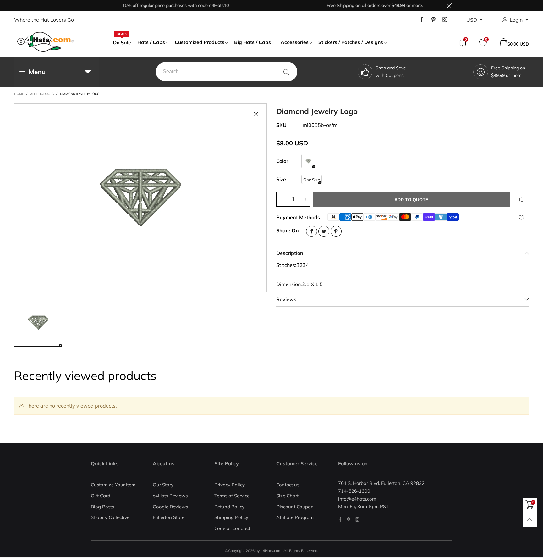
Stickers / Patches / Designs (350, 42)
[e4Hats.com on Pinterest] (348, 520)
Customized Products (199, 42)
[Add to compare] (521, 199)
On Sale (122, 42)
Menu (37, 72)
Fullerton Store (168, 517)
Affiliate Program (295, 517)
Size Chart (287, 496)
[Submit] (286, 71)
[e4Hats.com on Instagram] (357, 520)
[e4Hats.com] (45, 42)
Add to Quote (411, 199)
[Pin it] (336, 231)
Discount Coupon (295, 507)
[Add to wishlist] (521, 217)
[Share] (311, 231)
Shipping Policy (231, 517)
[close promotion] (449, 5)
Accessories (295, 42)
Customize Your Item (113, 485)
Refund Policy (229, 507)
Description (289, 253)
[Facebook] (422, 20)
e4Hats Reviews (170, 496)
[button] (281, 199)
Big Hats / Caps (252, 42)
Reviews (286, 299)
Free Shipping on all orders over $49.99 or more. (365, 5)
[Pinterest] (433, 20)
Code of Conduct (232, 528)
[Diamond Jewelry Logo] (140, 198)
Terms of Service (232, 496)
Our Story (163, 485)
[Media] (256, 114)
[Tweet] (323, 231)
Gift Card (100, 496)
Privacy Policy (229, 485)
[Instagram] (444, 20)
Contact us (287, 485)
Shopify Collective (110, 517)
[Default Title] (308, 161)
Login (516, 20)
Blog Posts (102, 507)
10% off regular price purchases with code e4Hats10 (165, 5)
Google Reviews (170, 507)
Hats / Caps (151, 42)
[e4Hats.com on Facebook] (340, 520)
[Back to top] (530, 519)
